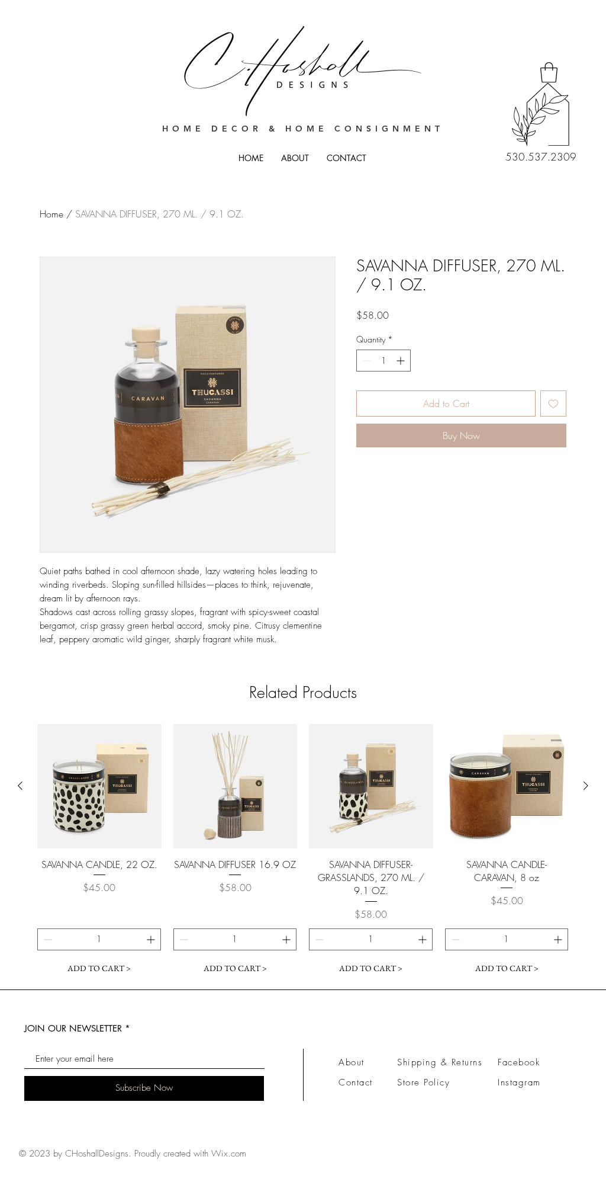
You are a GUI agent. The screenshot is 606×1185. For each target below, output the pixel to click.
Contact (356, 1082)
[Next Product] (586, 786)
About (352, 1062)
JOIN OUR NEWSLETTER (73, 1028)
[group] (303, 851)
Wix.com (228, 1154)
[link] (548, 72)
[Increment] (401, 360)
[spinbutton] (383, 360)
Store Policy (423, 1082)
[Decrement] (365, 360)
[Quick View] (99, 786)
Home (51, 213)
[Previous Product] (20, 786)
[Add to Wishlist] (553, 403)
